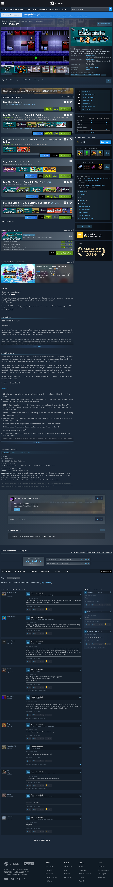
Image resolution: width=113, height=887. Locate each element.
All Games (4, 21)
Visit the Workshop (84, 215)
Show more (52, 119)
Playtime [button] (57, 571)
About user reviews (94, 552)
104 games (10, 773)
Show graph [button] (105, 571)
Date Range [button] (45, 571)
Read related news (84, 210)
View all (102, 530)
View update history (84, 207)
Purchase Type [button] (20, 571)
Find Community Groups (85, 218)
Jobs (65, 870)
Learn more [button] (105, 142)
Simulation (100, 178)
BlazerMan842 (11, 617)
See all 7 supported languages (86, 132)
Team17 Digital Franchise (25, 21)
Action (84, 178)
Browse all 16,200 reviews (42, 840)
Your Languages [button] (12, 578)
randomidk (10, 696)
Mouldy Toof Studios (92, 67)
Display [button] (66, 571)
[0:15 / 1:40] (35, 46)
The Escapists (19, 117)
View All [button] (69, 262)
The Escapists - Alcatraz (33, 117)
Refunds (81, 881)
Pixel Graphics (75, 74)
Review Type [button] (6, 571)
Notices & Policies (85, 874)
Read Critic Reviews (94, 236)
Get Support (102, 874)
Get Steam (101, 866)
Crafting (89, 74)
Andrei (9, 794)
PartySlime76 (11, 746)
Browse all (68, 230)
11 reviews (10, 596)
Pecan (9, 669)
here (44, 536)
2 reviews (9, 774)
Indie (95, 178)
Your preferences (107, 552)
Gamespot (9, 302)
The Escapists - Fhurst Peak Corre (35, 119)
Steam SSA (49, 870)
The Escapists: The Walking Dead (36, 144)
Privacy (81, 866)
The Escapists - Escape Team (13, 119)
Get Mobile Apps (103, 870)
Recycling (67, 877)
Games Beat (11, 294)
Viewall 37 (107, 153)
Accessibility (83, 870)
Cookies (81, 877)
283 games (10, 671)
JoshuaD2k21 (11, 592)
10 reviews (10, 796)
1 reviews (9, 643)
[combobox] (90, 9)
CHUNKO (10, 817)
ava (8, 770)
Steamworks (49, 874)
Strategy (83, 74)
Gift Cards (48, 881)
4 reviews (9, 619)
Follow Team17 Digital (26, 504)
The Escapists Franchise (97, 185)
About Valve (68, 866)
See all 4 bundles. (7, 221)
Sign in (4, 80)
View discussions (83, 212)
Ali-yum (9, 724)
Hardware (67, 874)
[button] (4, 9)
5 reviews (9, 819)
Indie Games (13, 21)
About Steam (49, 866)
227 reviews (10, 673)
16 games (9, 595)
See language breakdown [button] (78, 552)
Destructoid (9, 310)
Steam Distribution (51, 877)
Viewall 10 (107, 166)
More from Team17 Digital (28, 498)
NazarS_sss (11, 641)
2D (102, 74)
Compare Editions (67, 97)
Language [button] (33, 571)
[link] (51, 109)
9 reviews (9, 698)
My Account (102, 877)
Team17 (88, 69)
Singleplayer (96, 74)
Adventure (90, 178)
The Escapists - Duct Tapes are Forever (55, 117)
